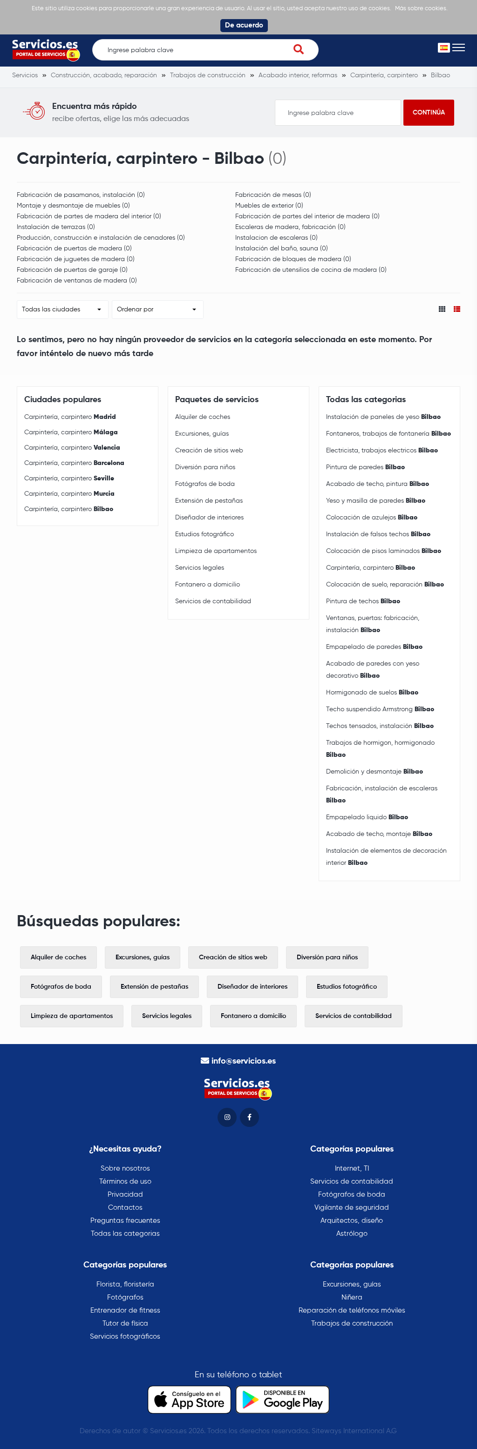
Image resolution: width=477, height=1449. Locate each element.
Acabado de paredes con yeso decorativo (372, 669)
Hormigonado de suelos (372, 692)
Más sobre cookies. (421, 9)
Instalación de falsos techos (378, 534)
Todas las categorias (125, 1233)
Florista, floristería (125, 1284)
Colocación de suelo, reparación (385, 584)
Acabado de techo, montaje (379, 834)
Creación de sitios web (209, 450)
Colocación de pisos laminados (383, 551)
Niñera (351, 1297)
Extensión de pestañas (209, 501)
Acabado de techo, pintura (377, 484)
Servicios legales (199, 568)
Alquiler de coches (202, 417)
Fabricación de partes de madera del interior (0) (89, 216)
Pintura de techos (363, 601)
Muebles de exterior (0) (269, 205)
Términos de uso (125, 1181)
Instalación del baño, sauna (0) (281, 248)
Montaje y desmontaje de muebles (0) (73, 205)
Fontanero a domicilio (207, 584)
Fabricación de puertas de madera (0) (74, 248)
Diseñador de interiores (209, 517)
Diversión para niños (205, 467)
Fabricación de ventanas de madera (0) (77, 280)
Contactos (125, 1207)
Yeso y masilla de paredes (375, 501)
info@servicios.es (243, 1061)
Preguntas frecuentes (125, 1220)
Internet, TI (352, 1168)
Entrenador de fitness (125, 1310)
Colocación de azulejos (371, 517)
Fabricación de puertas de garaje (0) (72, 270)
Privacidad (125, 1194)
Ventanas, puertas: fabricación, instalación (372, 624)
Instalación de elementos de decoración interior (386, 857)
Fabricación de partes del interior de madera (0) (307, 216)
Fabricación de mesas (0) (273, 195)
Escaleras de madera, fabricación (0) (290, 227)
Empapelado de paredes (374, 647)
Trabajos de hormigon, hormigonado (380, 749)
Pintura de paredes (365, 467)
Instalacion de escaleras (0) (276, 238)
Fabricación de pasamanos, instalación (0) (81, 195)
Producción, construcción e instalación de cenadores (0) (101, 238)
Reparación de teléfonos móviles (352, 1310)
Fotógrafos (125, 1297)
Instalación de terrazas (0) (56, 227)
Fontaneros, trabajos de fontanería (388, 434)
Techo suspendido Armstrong (380, 709)
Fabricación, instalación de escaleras (381, 794)
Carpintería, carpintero (70, 417)
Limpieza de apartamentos (216, 551)
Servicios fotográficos (125, 1336)
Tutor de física (125, 1323)
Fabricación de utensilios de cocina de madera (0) (311, 270)
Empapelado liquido (367, 817)
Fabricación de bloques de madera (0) (293, 259)
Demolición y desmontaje (374, 771)
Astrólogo (352, 1233)
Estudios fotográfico (204, 534)
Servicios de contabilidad (213, 601)
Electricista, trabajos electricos (382, 450)
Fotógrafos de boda (205, 484)
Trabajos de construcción (352, 1323)
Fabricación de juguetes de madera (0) (76, 259)
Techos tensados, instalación (380, 726)
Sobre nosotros (125, 1168)
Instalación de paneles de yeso (383, 417)
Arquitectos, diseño (351, 1220)
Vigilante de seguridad (351, 1207)
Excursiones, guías (202, 434)
